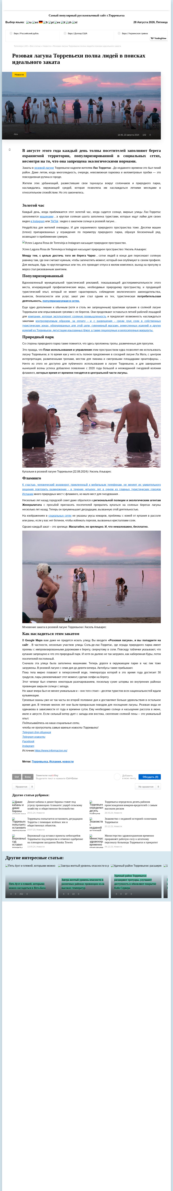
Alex (16, 134)
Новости (47, 46)
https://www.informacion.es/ (51, 750)
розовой (39, 167)
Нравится (24, 786)
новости (68, 761)
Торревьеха (40, 761)
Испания (55, 761)
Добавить (129, 777)
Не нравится (149, 786)
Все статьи (35, 46)
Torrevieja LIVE (21, 46)
